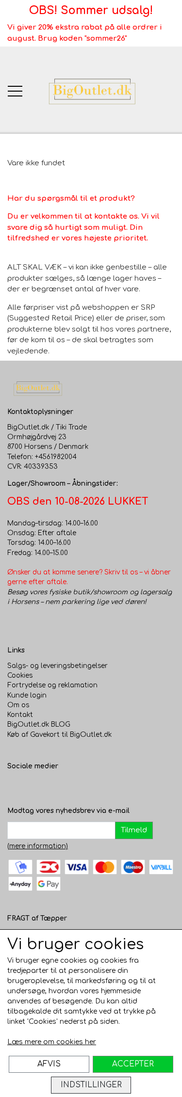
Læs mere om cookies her (51, 1042)
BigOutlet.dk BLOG (38, 724)
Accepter (133, 1064)
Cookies (20, 675)
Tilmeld (134, 830)
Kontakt (20, 714)
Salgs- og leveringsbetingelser (57, 665)
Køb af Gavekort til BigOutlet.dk (59, 734)
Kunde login (27, 695)
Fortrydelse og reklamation (52, 685)
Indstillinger (91, 1085)
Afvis (49, 1064)
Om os (18, 705)
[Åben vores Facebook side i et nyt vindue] (15, 786)
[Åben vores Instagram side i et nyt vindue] (34, 786)
